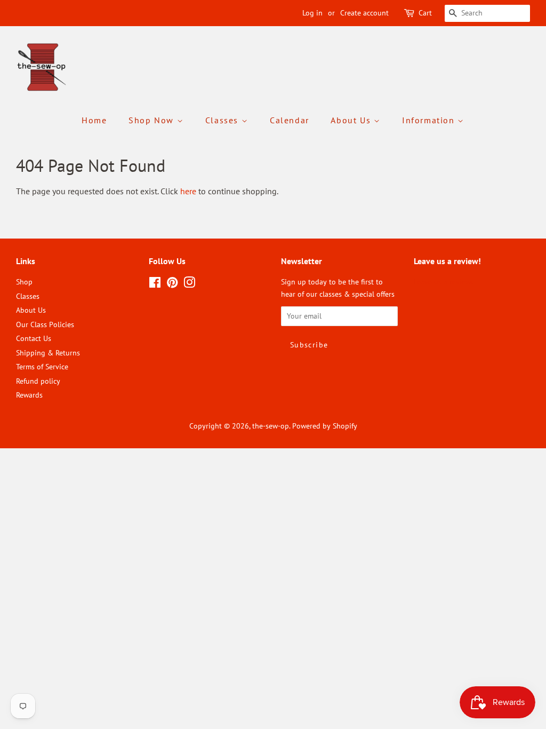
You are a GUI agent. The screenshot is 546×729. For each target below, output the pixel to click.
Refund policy (38, 381)
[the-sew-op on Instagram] (189, 284)
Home (94, 120)
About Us (352, 120)
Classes (223, 120)
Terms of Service (42, 366)
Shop (24, 282)
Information (429, 120)
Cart (425, 13)
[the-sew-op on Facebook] (155, 284)
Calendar (289, 120)
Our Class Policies (45, 324)
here (188, 191)
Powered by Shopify (324, 426)
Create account (364, 13)
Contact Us (33, 338)
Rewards (29, 395)
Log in (312, 13)
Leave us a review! (443, 282)
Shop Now (152, 120)
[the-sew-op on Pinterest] (172, 284)
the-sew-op (270, 426)
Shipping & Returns (48, 353)
